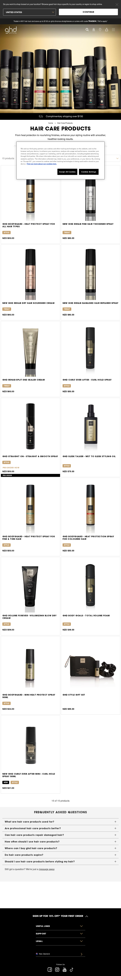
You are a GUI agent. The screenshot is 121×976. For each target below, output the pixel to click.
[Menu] (113, 29)
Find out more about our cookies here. (42, 163)
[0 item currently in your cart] (106, 29)
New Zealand (44, 954)
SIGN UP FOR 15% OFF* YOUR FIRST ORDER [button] (58, 916)
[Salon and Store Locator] (100, 29)
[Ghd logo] (11, 30)
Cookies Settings (88, 171)
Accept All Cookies (67, 171)
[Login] (93, 29)
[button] (60, 822)
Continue (88, 12)
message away (47, 869)
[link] (60, 21)
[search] (87, 29)
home (50, 123)
